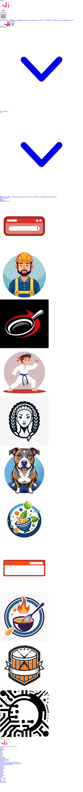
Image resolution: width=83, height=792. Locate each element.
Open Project (2, 758)
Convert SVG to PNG (4, 760)
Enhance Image (25, 196)
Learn (72, 20)
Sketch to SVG (33, 196)
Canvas (3, 111)
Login (1, 755)
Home (1, 20)
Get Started (2, 749)
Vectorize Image (4, 196)
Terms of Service (3, 782)
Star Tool (2, 766)
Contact (6, 197)
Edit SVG (11, 196)
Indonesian (2, 775)
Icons (55, 196)
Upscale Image (18, 196)
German (1, 773)
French (1, 774)
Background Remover (48, 196)
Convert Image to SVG (4, 759)
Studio (7, 111)
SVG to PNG (40, 196)
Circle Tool (2, 765)
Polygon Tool (2, 767)
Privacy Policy (3, 780)
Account (3, 200)
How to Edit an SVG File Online (6, 764)
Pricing (69, 20)
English (1, 769)
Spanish (1, 771)
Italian (1, 776)
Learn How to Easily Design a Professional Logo (9, 762)
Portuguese (2, 772)
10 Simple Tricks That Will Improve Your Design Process (11, 763)
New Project (2, 757)
